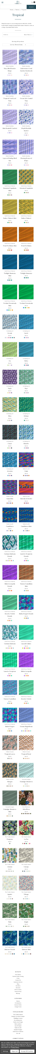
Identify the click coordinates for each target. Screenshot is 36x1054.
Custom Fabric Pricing (18, 976)
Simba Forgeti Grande (26, 614)
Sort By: (12, 44)
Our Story (18, 985)
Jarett (26, 333)
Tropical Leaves (10, 754)
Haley (26, 361)
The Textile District (18, 1014)
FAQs (18, 978)
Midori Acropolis (26, 671)
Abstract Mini (26, 949)
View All (18, 1033)
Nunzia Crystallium (10, 699)
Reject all (15, 1051)
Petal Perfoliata (26, 246)
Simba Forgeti (9, 726)
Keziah (10, 333)
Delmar (26, 416)
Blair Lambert (18, 1024)
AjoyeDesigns (18, 1025)
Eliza (9, 416)
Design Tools (18, 1006)
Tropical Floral (26, 754)
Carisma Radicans (10, 644)
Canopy (26, 867)
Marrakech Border (26, 499)
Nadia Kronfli (18, 1027)
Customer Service (18, 982)
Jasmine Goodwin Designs (18, 1016)
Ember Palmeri (26, 218)
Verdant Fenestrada (26, 303)
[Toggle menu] (2, 2)
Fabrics (18, 1001)
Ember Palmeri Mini (9, 218)
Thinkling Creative (18, 1018)
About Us (18, 987)
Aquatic (9, 894)
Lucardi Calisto (26, 644)
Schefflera (26, 809)
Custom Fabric (18, 1005)
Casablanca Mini (26, 526)
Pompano (10, 839)
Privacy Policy (18, 989)
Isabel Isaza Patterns (18, 1031)
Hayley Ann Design (18, 1022)
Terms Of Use (18, 991)
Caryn (10, 443)
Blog (18, 984)
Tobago (26, 894)
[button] (18, 35)
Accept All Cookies (27, 1051)
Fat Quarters (18, 1003)
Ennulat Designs (18, 1029)
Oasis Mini (9, 499)
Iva (10, 361)
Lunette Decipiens (10, 671)
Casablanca (9, 526)
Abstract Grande (9, 949)
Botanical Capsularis (26, 188)
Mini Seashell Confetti (10, 128)
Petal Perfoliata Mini (9, 246)
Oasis (26, 471)
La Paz (26, 839)
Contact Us (18, 980)
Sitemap (18, 993)
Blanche (26, 443)
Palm (9, 922)
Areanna (10, 471)
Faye (26, 388)
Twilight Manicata (26, 273)
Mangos (9, 781)
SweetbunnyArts (18, 1020)
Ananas (9, 867)
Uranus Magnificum (26, 726)
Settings (5, 1051)
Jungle (26, 922)
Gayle (10, 388)
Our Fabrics (18, 974)
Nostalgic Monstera (26, 781)
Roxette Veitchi (26, 699)
